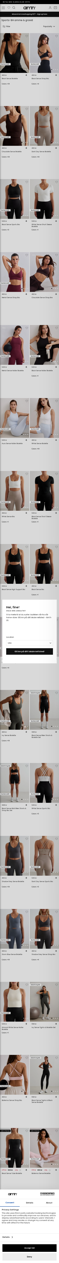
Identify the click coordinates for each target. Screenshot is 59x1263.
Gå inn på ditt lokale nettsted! (29, 651)
